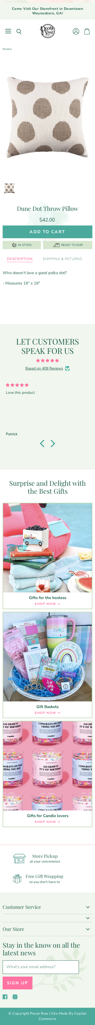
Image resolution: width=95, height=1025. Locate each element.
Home (7, 49)
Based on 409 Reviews (44, 368)
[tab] (20, 259)
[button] (43, 443)
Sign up (17, 983)
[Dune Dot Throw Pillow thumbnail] (9, 187)
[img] (47, 360)
